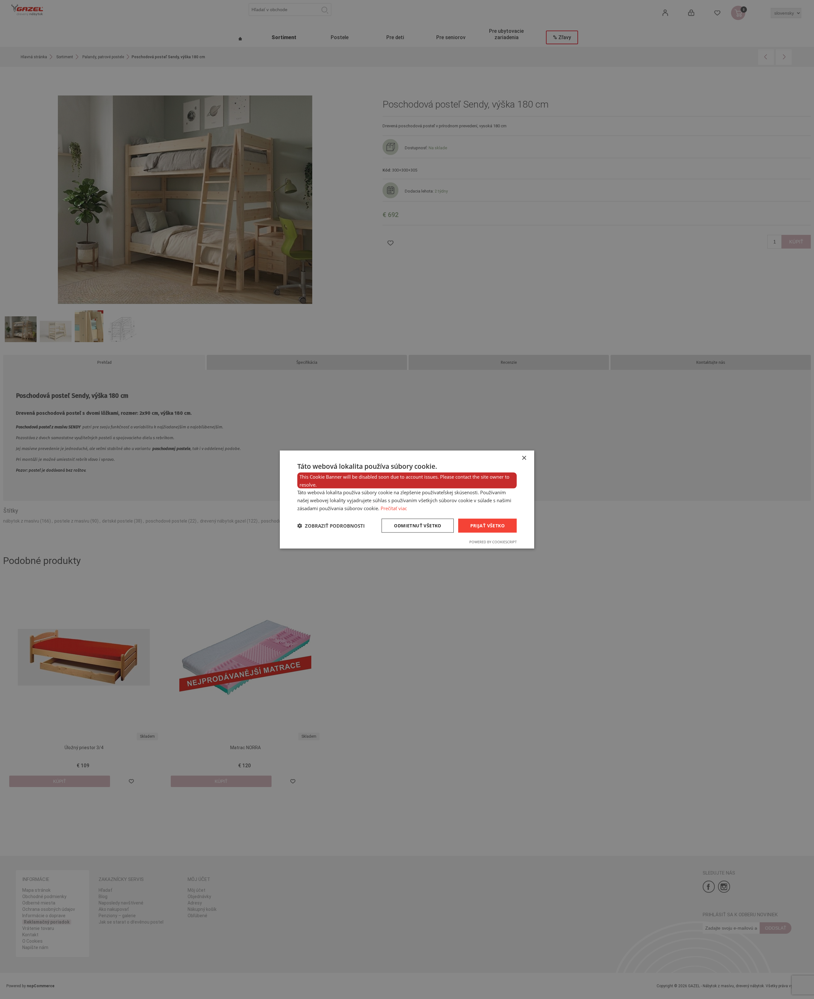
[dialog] (407, 499)
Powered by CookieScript (493, 541)
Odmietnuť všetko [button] (417, 525)
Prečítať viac (394, 508)
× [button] (523, 457)
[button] (331, 526)
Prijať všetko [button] (487, 525)
